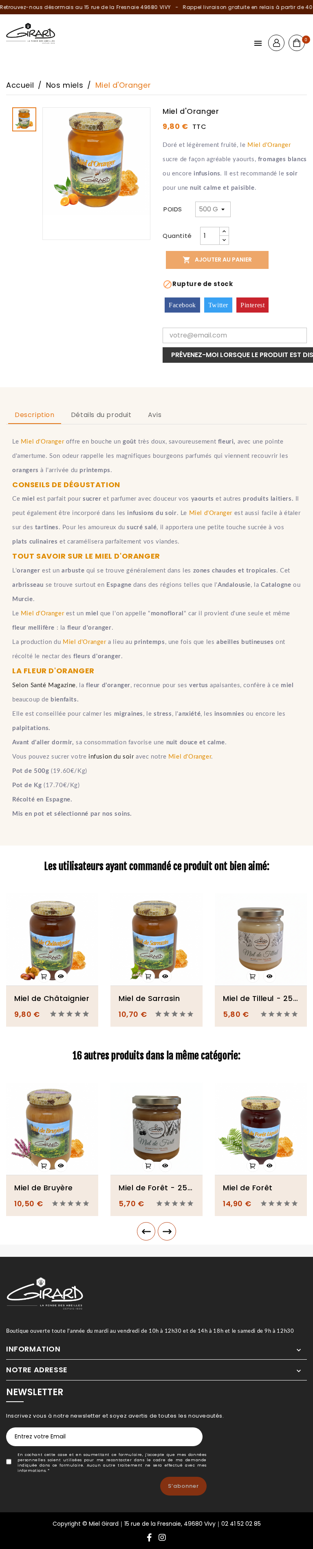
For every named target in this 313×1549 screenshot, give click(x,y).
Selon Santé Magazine (44, 685)
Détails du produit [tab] (101, 414)
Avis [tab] (154, 414)
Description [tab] (35, 414)
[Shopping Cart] (297, 43)
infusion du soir (111, 757)
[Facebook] (149, 1538)
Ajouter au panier (217, 259)
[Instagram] (162, 1538)
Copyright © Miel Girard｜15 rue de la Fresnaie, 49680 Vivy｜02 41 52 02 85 (157, 1524)
